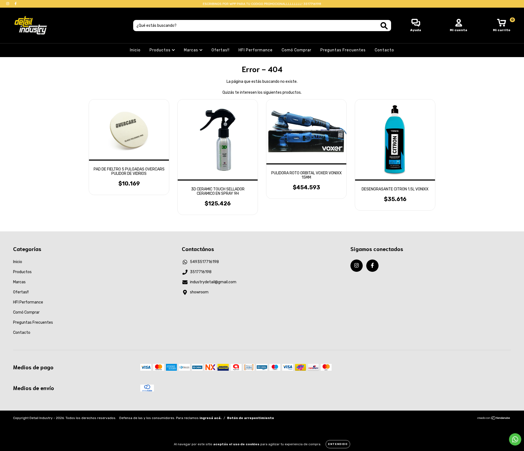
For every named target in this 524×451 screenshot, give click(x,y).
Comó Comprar (296, 50)
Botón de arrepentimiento (250, 418)
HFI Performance (256, 50)
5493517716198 (204, 262)
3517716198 (201, 272)
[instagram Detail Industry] (8, 3)
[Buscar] (384, 25)
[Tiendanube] (494, 419)
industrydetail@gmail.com (213, 282)
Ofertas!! (221, 50)
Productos (161, 50)
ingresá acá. (211, 418)
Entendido (338, 444)
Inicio (135, 50)
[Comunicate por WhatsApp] (515, 439)
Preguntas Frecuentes (343, 50)
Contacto (384, 50)
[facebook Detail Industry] (15, 3)
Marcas (191, 50)
